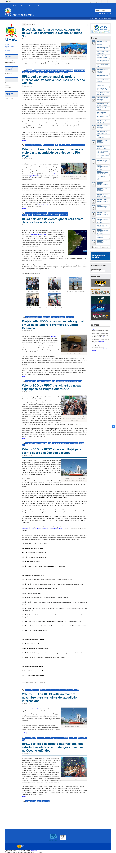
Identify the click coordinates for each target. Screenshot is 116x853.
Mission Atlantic (48, 145)
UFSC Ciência (8, 73)
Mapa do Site (102, 5)
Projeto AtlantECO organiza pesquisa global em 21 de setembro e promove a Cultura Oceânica (53, 324)
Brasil (10, 1)
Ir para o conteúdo (9, 5)
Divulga (7, 44)
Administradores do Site (105, 18)
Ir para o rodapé (35, 5)
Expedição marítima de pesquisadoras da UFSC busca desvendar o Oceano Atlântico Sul (52, 32)
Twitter (7, 85)
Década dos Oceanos (40, 213)
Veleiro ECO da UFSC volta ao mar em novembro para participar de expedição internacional (49, 697)
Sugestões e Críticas (10, 62)
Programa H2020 (63, 738)
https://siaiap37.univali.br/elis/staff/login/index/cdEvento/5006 (42, 529)
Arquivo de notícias (96, 269)
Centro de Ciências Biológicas (47, 738)
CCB (35, 381)
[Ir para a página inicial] (23, 24)
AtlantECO (29, 70)
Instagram (8, 87)
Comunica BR (68, 2)
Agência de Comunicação (99, 329)
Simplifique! (59, 2)
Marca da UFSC (9, 98)
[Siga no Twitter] (102, 13)
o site (103, 336)
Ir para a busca (26, 5)
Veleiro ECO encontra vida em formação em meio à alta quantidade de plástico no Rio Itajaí (52, 152)
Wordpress (33, 850)
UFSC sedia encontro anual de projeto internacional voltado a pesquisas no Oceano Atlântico (53, 79)
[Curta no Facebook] (100, 13)
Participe (76, 2)
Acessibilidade (84, 5)
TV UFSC (7, 50)
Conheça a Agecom (10, 60)
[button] (96, 247)
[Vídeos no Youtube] (105, 13)
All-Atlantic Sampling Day (38, 234)
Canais (104, 2)
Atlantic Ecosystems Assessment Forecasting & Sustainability (53, 70)
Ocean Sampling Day (58, 317)
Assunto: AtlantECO (32, 24)
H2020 (51, 72)
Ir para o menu (18, 5)
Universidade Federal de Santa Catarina (72, 145)
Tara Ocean (73, 738)
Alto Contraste (94, 5)
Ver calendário (105, 247)
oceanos (36, 690)
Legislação (97, 2)
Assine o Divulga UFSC (9, 47)
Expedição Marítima (41, 72)
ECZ (35, 801)
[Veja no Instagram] (107, 13)
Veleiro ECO (63, 214)
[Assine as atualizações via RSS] (110, 13)
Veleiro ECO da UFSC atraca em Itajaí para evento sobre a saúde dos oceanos (51, 451)
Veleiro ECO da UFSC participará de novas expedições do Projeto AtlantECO (51, 387)
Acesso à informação (87, 2)
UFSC (66, 72)
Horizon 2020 (59, 72)
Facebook (8, 83)
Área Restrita (94, 18)
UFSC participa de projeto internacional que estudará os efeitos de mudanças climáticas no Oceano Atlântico (52, 747)
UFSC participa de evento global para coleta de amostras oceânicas (52, 220)
